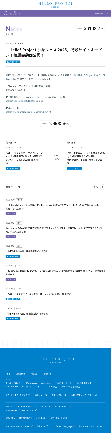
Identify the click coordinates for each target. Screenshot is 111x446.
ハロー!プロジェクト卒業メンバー (85, 395)
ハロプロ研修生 (50, 386)
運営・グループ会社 (58, 418)
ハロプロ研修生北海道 (70, 386)
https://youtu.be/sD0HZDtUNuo (23, 100)
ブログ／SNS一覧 (59, 395)
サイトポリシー (41, 418)
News (34, 373)
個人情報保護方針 (25, 418)
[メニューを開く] (105, 5)
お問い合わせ (10, 418)
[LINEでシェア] (94, 28)
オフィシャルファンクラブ (16, 395)
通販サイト (39, 395)
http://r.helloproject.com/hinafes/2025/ (27, 111)
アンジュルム (31, 383)
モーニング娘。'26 (14, 383)
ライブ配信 (44, 406)
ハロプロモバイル (61, 406)
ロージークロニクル (30, 386)
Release (47, 373)
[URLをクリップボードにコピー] (100, 28)
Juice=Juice (46, 383)
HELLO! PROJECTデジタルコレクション (20, 410)
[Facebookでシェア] (89, 28)
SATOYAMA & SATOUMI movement (18, 426)
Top (8, 373)
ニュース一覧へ (55, 157)
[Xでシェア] (85, 28)
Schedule (20, 373)
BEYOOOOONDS (84, 383)
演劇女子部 (41, 426)
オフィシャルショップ (25, 406)
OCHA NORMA (12, 386)
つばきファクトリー (64, 383)
